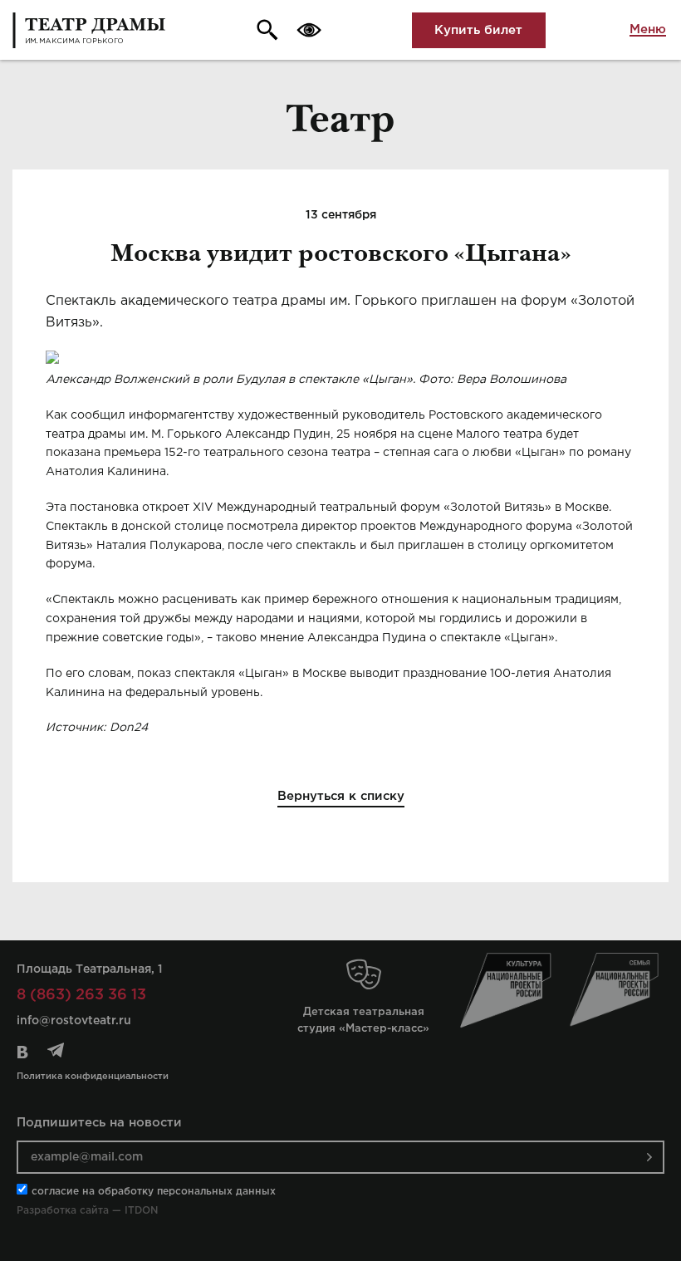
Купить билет (478, 30)
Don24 (129, 728)
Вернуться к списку (340, 796)
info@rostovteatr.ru (74, 1021)
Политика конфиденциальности (93, 1076)
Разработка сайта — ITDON (87, 1210)
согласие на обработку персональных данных (154, 1191)
